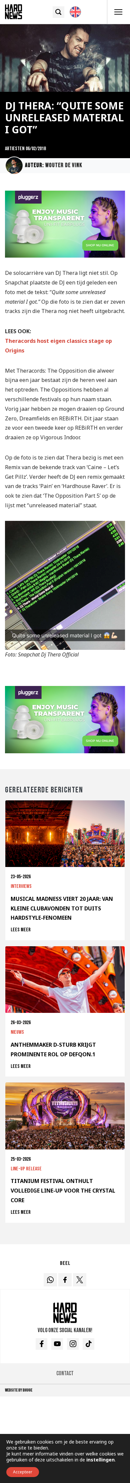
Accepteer (22, 1472)
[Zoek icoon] (58, 12)
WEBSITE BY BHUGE (18, 1390)
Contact (65, 1373)
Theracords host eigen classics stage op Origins (58, 345)
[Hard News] (13, 11)
